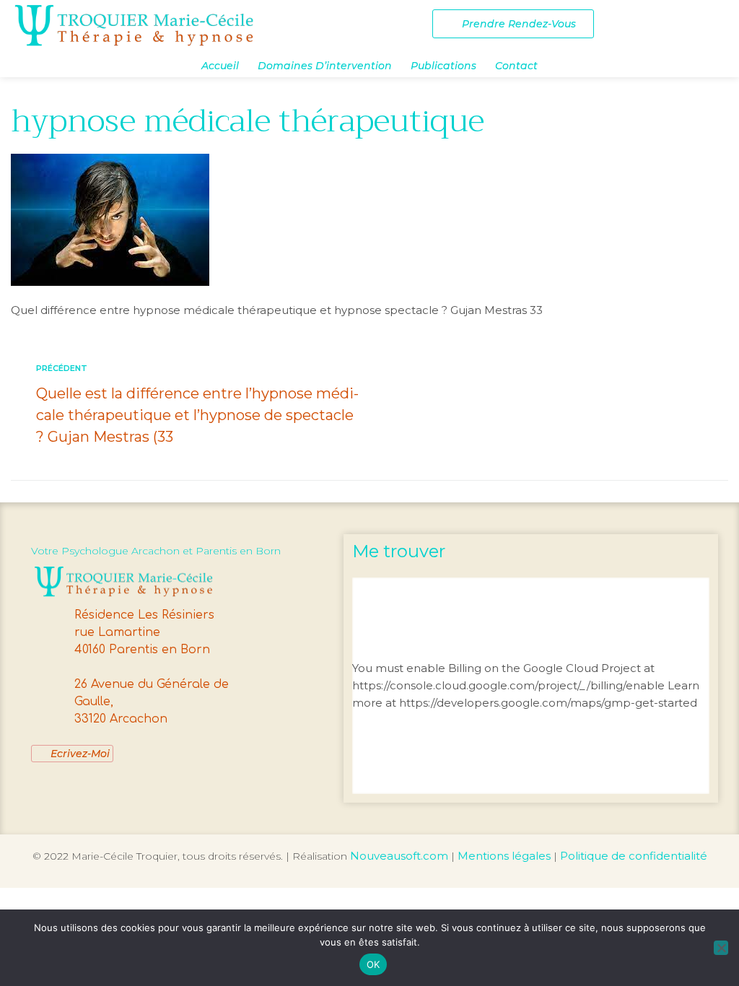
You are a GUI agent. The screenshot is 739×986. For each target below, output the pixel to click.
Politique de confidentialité (633, 856)
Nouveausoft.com (399, 856)
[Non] (721, 948)
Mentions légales (504, 856)
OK (373, 964)
